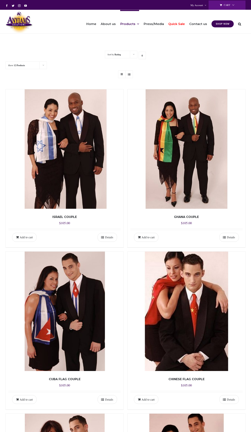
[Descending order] (142, 55)
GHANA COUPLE (186, 217)
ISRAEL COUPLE (64, 217)
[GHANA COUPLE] (186, 149)
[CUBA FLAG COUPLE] (64, 311)
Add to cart (26, 237)
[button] (239, 21)
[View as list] (129, 74)
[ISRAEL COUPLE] (64, 149)
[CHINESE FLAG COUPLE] (186, 311)
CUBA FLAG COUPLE (64, 379)
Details (109, 237)
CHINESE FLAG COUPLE (186, 379)
